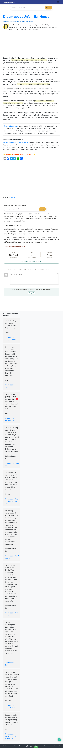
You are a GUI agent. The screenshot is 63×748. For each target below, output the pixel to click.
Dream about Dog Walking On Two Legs (11, 501)
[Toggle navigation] (58, 2)
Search (48, 8)
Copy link (31, 293)
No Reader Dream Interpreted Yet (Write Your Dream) (18, 21)
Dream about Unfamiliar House (26, 16)
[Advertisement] (31, 44)
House (12, 197)
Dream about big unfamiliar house (15, 142)
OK (36, 746)
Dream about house (11, 126)
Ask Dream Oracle (9, 2)
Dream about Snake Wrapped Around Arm (10, 736)
